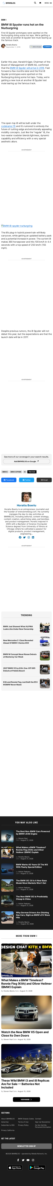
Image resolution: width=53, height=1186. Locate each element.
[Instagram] (28, 537)
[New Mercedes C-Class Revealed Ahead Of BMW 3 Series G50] (45, 638)
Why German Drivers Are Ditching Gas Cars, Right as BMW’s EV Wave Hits (33, 915)
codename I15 (8, 126)
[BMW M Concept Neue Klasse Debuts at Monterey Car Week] (45, 652)
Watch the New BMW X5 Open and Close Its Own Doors (25, 1033)
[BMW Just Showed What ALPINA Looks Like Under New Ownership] (45, 624)
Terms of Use (23, 1122)
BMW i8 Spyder (16, 472)
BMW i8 (5, 472)
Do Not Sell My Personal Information (43, 1126)
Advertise (5, 1122)
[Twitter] (24, 537)
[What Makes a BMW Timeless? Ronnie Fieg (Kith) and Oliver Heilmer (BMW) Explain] (7, 847)
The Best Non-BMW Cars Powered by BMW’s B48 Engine (33, 832)
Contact (38, 1119)
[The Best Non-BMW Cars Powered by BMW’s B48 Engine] (7, 831)
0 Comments (47, 46)
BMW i (3, 20)
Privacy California (7, 1130)
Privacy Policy (23, 1125)
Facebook (10, 480)
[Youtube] (28, 1160)
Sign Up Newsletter (42, 1122)
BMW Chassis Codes (26, 1119)
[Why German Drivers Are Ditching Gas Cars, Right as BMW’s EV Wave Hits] (7, 912)
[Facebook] (20, 537)
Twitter (28, 480)
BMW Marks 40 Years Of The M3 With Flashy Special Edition (32, 865)
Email (45, 480)
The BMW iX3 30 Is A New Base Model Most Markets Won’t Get (31, 881)
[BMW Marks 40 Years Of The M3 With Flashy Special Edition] (7, 864)
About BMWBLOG (8, 1119)
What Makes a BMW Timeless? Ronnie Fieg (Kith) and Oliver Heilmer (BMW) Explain (31, 849)
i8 (25, 472)
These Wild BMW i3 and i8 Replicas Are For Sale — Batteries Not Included (25, 1084)
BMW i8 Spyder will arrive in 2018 (27, 68)
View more (25, 1100)
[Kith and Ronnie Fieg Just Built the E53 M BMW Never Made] (45, 679)
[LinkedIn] (33, 537)
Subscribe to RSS (7, 1125)
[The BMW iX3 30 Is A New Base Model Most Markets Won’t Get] (7, 880)
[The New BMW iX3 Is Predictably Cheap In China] (7, 896)
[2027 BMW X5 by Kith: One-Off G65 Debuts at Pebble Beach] (45, 666)
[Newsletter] (40, 3)
